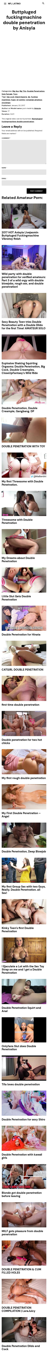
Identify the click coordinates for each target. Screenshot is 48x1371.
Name (4, 168)
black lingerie (21, 97)
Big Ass (16, 91)
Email (4, 178)
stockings (6, 102)
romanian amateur (34, 100)
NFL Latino (14, 3)
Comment (6, 138)
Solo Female (7, 94)
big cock (10, 97)
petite (22, 100)
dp (29, 97)
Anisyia (37, 108)
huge (13, 100)
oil (17, 100)
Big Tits (23, 91)
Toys (15, 94)
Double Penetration (36, 91)
